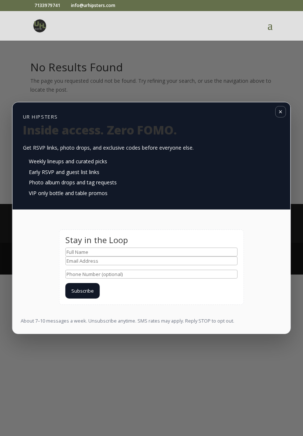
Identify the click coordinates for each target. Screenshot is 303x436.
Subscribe (82, 290)
